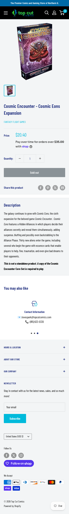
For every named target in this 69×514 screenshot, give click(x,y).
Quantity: (8, 158)
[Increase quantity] (40, 158)
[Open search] (47, 13)
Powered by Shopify (12, 506)
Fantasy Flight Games (15, 121)
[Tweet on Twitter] (55, 187)
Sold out (34, 172)
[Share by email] (62, 187)
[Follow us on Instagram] (21, 455)
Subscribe (15, 418)
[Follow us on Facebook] (6, 455)
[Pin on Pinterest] (48, 187)
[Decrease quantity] (20, 158)
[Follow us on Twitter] (13, 455)
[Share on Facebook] (40, 187)
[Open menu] (6, 12)
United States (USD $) (14, 436)
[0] (62, 12)
